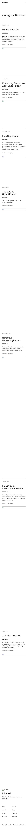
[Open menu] (25, 3)
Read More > (9, 41)
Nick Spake (10, 44)
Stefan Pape (10, 650)
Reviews (5, 33)
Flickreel (5, 2)
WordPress (23, 825)
